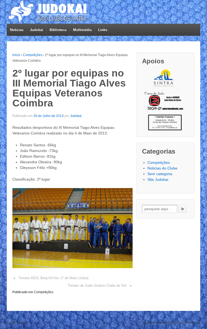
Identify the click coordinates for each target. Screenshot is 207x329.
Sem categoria (159, 174)
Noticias (16, 30)
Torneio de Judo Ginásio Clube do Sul (97, 285)
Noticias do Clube (162, 168)
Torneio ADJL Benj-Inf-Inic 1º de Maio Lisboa (53, 278)
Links (102, 30)
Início (16, 55)
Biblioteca (58, 30)
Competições (32, 55)
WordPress (192, 322)
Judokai (36, 30)
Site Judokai (157, 179)
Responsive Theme (155, 322)
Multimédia (82, 30)
